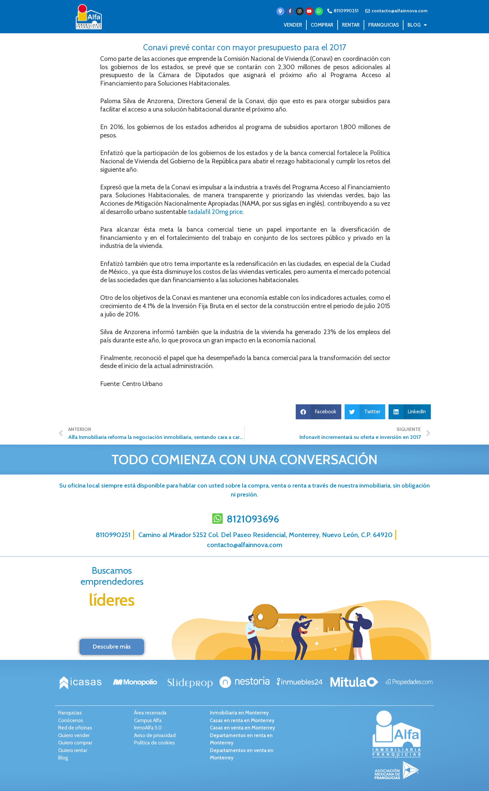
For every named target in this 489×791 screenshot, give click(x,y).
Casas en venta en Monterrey (242, 728)
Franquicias (383, 25)
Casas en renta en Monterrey (242, 720)
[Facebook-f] (290, 11)
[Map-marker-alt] (280, 11)
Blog (414, 25)
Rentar (351, 25)
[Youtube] (309, 11)
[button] (319, 411)
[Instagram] (300, 11)
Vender (293, 25)
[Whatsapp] (319, 11)
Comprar (322, 25)
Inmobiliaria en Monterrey (239, 713)
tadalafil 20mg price (215, 212)
